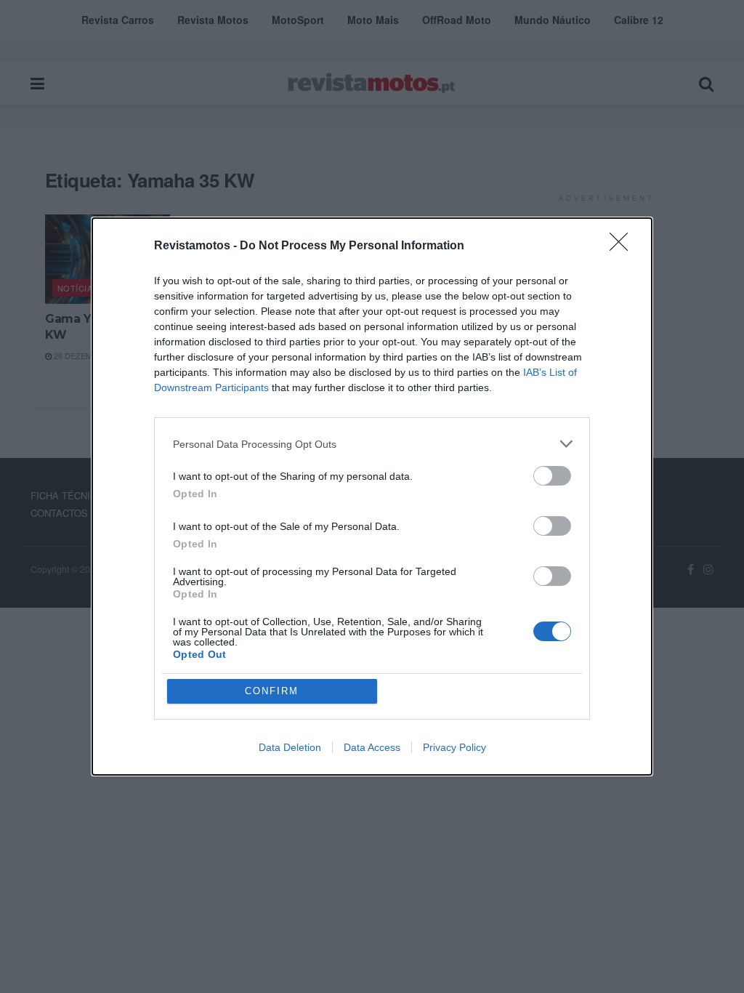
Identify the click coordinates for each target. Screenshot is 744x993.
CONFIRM (272, 691)
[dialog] (372, 496)
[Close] (623, 246)
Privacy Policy (454, 747)
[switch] (552, 476)
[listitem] (372, 443)
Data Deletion (290, 747)
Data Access (372, 747)
